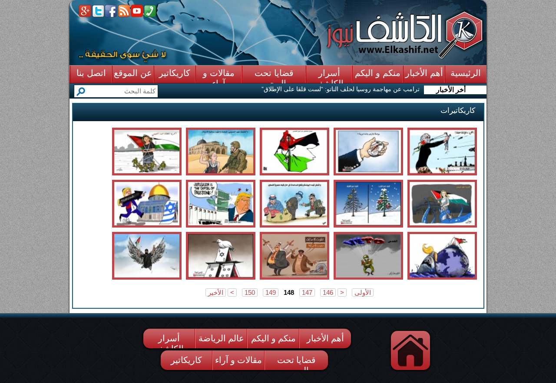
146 (328, 292)
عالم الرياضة (221, 338)
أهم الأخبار (325, 338)
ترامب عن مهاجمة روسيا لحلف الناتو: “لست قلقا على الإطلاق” (340, 89)
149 (270, 292)
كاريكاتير (186, 360)
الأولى (362, 292)
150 (250, 292)
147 (307, 292)
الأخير (215, 292)
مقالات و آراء (238, 360)
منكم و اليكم (273, 338)
